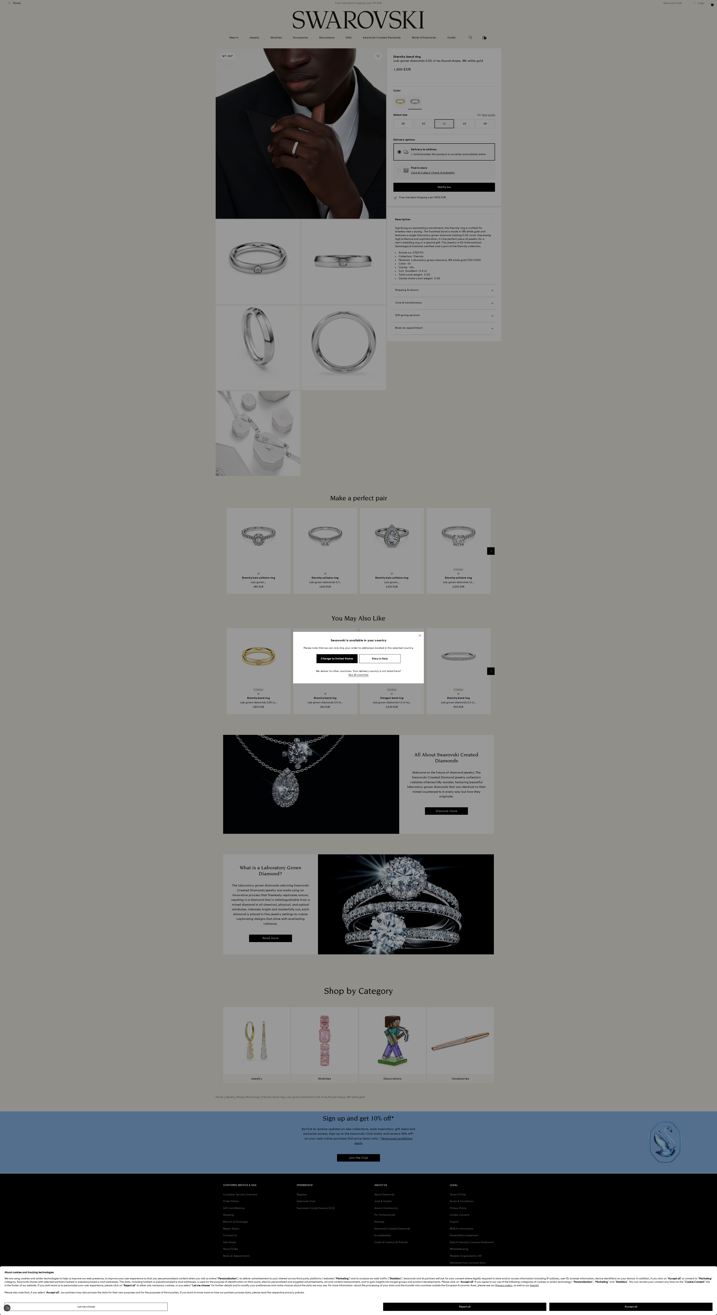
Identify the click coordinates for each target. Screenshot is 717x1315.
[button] (420, 635)
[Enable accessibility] (7, 1308)
